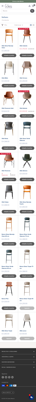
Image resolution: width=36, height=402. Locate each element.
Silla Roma (5, 138)
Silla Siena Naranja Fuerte (25, 203)
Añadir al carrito (9, 55)
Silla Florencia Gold (7, 108)
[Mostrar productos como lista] (33, 25)
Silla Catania (23, 46)
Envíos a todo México (18, 1)
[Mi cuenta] (29, 6)
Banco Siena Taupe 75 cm (26, 267)
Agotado (27, 308)
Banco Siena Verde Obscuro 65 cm (7, 267)
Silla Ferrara (23, 78)
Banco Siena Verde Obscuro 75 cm (25, 235)
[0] (33, 6)
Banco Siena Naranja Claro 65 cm (8, 235)
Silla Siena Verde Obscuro (25, 139)
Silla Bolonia (23, 108)
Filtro (5, 25)
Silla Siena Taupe (7, 331)
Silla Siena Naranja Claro (7, 46)
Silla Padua (5, 202)
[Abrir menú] (2, 6)
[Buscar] (32, 11)
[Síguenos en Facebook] (3, 377)
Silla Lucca (23, 331)
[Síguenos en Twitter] (6, 377)
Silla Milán (5, 78)
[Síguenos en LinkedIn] (12, 377)
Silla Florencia (6, 171)
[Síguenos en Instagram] (9, 377)
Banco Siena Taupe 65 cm (26, 299)
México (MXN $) (7, 392)
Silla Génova (23, 171)
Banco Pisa (5, 298)
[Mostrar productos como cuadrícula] (31, 25)
